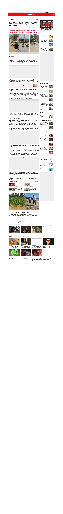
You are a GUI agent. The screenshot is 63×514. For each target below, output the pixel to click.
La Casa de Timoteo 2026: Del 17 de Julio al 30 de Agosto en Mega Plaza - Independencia (44, 149)
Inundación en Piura (18, 219)
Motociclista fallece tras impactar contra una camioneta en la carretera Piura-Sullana (44, 91)
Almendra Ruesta (13, 54)
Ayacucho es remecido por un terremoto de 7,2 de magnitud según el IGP (44, 45)
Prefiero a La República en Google (23, 222)
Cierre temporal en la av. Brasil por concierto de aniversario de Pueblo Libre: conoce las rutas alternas (24, 33)
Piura (14, 219)
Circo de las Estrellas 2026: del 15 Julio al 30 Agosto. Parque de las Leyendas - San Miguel (44, 135)
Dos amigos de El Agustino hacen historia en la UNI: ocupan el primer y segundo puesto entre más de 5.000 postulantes (24, 31)
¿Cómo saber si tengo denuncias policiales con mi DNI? (44, 108)
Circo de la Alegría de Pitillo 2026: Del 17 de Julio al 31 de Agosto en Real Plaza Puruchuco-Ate (44, 153)
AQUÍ (14, 215)
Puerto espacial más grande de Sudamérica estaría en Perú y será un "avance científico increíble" (44, 87)
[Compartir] (38, 55)
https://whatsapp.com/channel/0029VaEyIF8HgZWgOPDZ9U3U (22, 218)
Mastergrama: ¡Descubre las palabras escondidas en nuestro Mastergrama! (44, 160)
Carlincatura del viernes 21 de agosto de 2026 (44, 116)
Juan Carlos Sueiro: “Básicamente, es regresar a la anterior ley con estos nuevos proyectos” (20, 85)
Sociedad (12, 19)
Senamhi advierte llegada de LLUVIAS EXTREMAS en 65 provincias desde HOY (44, 128)
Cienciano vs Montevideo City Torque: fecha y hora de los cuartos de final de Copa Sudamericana (44, 124)
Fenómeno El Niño (24, 219)
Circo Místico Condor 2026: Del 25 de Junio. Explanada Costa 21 (44, 144)
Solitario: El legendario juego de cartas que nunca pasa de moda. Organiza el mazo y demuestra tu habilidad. (44, 165)
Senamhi (34, 219)
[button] (9, 14)
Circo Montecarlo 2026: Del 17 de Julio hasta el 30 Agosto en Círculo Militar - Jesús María (44, 140)
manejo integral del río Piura (17, 61)
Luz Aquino (12, 56)
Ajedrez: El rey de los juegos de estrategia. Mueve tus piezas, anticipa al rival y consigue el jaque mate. (44, 169)
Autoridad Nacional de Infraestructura (26, 79)
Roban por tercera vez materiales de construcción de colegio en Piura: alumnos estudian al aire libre (44, 96)
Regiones (37, 219)
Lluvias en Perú (30, 219)
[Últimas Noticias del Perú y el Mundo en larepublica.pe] (31, 14)
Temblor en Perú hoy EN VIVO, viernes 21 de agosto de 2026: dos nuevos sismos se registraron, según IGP (44, 50)
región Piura (24, 58)
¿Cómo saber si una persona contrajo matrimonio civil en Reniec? (44, 100)
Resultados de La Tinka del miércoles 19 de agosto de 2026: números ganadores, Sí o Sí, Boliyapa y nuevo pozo (44, 37)
